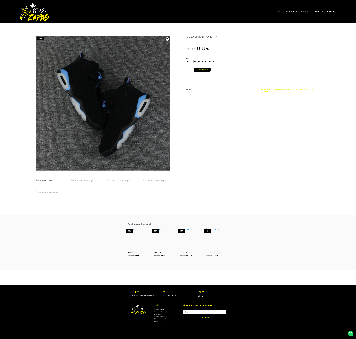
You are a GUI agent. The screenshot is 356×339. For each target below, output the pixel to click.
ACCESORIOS (292, 12)
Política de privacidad (160, 316)
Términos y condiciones (161, 319)
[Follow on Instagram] (198, 295)
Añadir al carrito (202, 70)
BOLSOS (305, 12)
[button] (167, 39)
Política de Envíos (159, 309)
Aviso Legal (157, 321)
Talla (187, 58)
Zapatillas (317, 12)
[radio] (187, 61)
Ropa (279, 12)
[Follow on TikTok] (202, 295)
